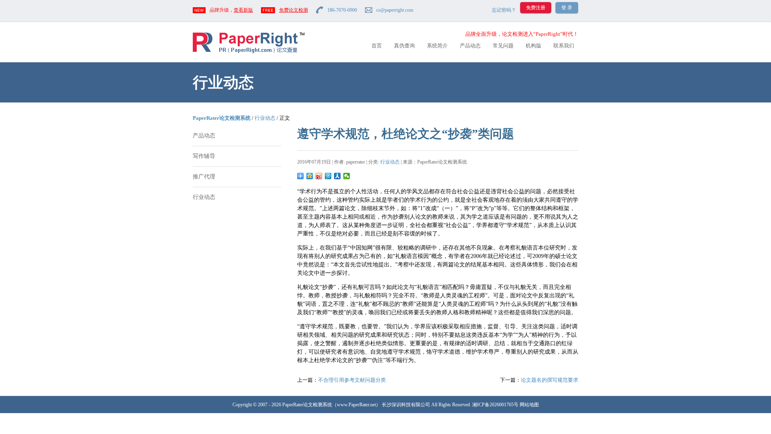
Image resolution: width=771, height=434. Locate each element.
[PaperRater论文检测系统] (248, 52)
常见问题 (503, 46)
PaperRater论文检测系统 (222, 118)
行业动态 (265, 118)
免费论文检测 (293, 10)
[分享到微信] (346, 176)
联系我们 (563, 46)
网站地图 (529, 404)
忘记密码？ (504, 10)
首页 (376, 46)
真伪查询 (404, 46)
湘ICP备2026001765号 (495, 404)
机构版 (533, 46)
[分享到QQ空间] (309, 176)
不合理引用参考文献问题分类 (352, 380)
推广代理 (204, 177)
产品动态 (470, 46)
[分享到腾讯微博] (328, 176)
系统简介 (437, 46)
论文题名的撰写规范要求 (549, 380)
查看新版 (243, 10)
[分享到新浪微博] (319, 176)
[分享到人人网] (337, 176)
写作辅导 (204, 156)
